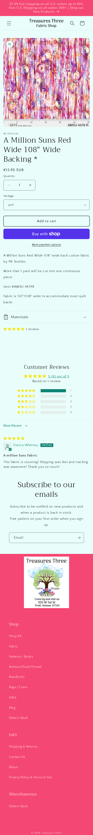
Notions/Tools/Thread (25, 667)
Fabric (13, 646)
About (13, 767)
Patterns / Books (21, 657)
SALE (12, 697)
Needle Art (17, 677)
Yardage (8, 196)
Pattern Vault (18, 718)
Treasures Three (52, 833)
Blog (12, 708)
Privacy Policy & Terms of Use (30, 777)
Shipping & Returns (23, 746)
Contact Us (17, 757)
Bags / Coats (18, 687)
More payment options (46, 244)
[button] (9, 23)
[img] (14, 438)
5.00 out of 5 (58, 376)
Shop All (15, 636)
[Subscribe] (79, 537)
